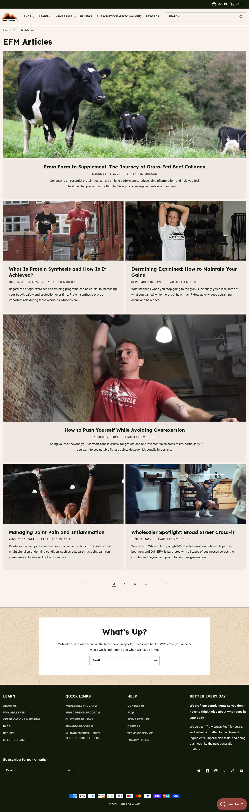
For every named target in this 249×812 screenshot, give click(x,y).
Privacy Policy (138, 740)
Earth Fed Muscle (129, 804)
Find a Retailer (138, 719)
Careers (133, 726)
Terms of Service (140, 733)
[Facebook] (207, 770)
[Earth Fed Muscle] (10, 17)
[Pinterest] (216, 770)
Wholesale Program (81, 706)
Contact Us (136, 706)
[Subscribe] (155, 660)
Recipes (9, 733)
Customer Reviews (79, 719)
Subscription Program (82, 713)
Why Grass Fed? (14, 713)
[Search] (241, 16)
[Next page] (166, 583)
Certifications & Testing (21, 719)
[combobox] (205, 16)
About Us (10, 706)
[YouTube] (241, 770)
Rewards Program (79, 726)
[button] (236, 4)
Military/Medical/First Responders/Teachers (82, 736)
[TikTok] (233, 770)
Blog (7, 726)
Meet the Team (14, 740)
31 (156, 584)
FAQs (131, 713)
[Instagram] (224, 770)
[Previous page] (82, 583)
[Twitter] (199, 770)
